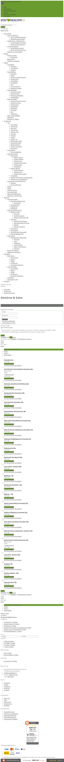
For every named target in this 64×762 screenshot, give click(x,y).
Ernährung (7, 291)
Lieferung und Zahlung (11, 714)
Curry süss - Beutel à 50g (12, 555)
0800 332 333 (13, 675)
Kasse (6, 12)
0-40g (9, 641)
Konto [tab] (6, 30)
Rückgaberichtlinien (10, 715)
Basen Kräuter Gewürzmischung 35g (16, 540)
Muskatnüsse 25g (10, 448)
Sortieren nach (5, 339)
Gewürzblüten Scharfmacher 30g (15, 411)
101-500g (9, 643)
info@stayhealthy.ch (10, 673)
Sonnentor (10, 661)
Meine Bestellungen (10, 717)
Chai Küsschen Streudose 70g (13, 402)
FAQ (5, 7)
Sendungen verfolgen (10, 719)
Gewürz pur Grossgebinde (15, 629)
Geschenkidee (11, 655)
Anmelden (7, 16)
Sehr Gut (35, 760)
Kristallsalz (10, 626)
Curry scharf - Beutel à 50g (12, 466)
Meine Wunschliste (10, 11)
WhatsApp (10, 677)
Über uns (7, 698)
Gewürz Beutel (11, 624)
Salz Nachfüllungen (12, 631)
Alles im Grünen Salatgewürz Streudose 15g (18, 430)
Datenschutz (8, 704)
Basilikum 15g (8, 476)
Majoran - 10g (8, 494)
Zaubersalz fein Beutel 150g (13, 457)
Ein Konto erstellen (10, 14)
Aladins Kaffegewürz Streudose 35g (15, 512)
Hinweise (42, 760)
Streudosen (11, 622)
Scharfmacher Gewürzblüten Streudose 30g (18, 369)
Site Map (6, 706)
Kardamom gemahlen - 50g (13, 485)
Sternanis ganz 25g (10, 582)
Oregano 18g (8, 564)
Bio (7, 653)
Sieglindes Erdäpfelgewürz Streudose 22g (17, 439)
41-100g (9, 645)
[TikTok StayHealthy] (4, 692)
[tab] (32, 625)
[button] (13, 365)
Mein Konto (7, 9)
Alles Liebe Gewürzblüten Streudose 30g (17, 420)
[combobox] (8, 25)
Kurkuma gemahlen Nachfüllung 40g (16, 384)
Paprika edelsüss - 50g (11, 573)
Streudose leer (9, 360)
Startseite (7, 289)
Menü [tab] (2, 30)
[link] (3, 335)
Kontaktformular (9, 712)
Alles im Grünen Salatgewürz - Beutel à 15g (18, 531)
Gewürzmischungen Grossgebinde (17, 628)
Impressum (7, 702)
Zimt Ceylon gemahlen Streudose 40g (16, 522)
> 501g (9, 647)
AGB (5, 700)
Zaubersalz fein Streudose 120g (14, 393)
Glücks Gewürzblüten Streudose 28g (16, 503)
